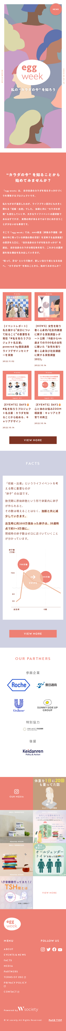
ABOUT (8, 949)
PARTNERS (11, 971)
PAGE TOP (55, 1020)
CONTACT (10, 991)
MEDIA (8, 966)
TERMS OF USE (14, 977)
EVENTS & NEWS (15, 954)
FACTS (8, 960)
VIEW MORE (33, 440)
